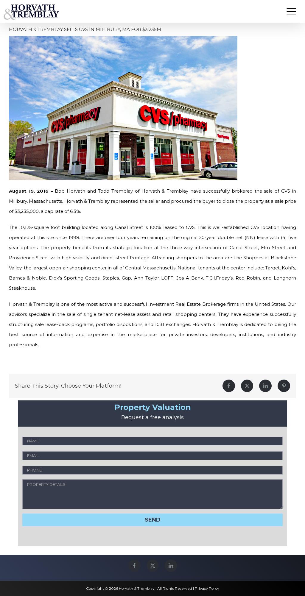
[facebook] (134, 565)
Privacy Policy (207, 588)
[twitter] (153, 565)
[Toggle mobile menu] (291, 12)
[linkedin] (171, 565)
